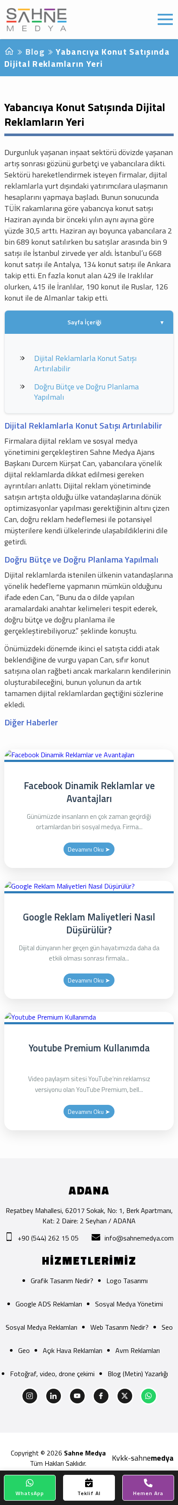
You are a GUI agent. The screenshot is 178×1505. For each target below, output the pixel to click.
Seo (167, 1327)
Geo (24, 1350)
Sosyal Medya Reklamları (41, 1327)
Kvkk (120, 1458)
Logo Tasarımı (127, 1280)
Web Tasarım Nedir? (119, 1327)
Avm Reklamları (137, 1350)
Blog (34, 51)
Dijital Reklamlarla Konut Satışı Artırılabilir (85, 363)
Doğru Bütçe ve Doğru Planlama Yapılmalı (86, 392)
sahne (152, 1458)
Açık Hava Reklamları (72, 1350)
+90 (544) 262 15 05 (48, 1238)
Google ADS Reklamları (49, 1304)
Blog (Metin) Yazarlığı (138, 1373)
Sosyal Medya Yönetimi (129, 1304)
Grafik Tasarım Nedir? (62, 1280)
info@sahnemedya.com (139, 1238)
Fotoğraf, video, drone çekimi (52, 1373)
